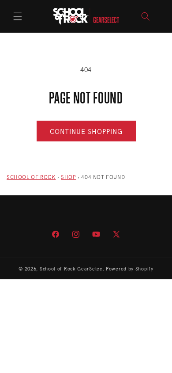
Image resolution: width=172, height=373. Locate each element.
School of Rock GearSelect (72, 268)
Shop (68, 176)
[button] (17, 16)
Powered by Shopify (129, 268)
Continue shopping (86, 131)
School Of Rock (31, 176)
